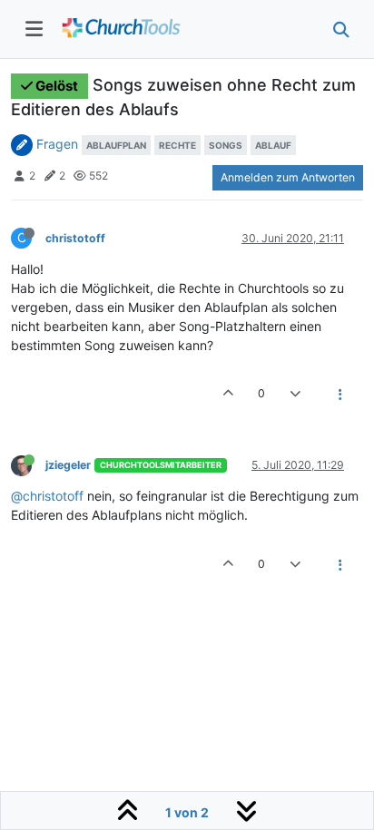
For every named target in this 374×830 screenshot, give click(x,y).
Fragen (57, 143)
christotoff (75, 238)
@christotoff (47, 495)
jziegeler (68, 465)
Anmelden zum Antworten (288, 177)
